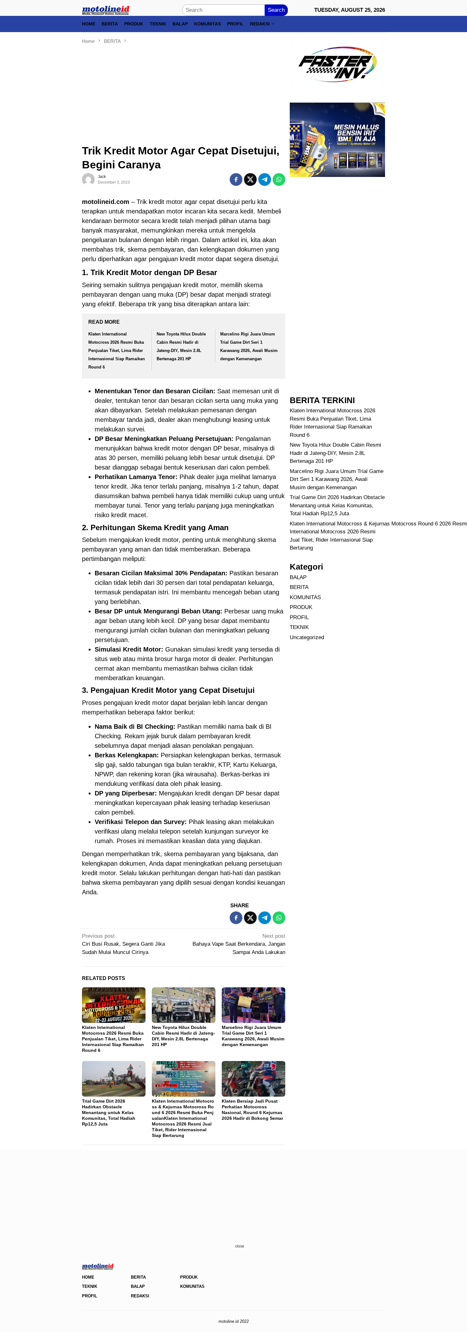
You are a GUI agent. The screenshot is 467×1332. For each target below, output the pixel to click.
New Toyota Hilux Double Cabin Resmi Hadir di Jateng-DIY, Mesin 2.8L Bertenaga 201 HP (335, 453)
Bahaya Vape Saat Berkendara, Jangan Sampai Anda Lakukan (239, 944)
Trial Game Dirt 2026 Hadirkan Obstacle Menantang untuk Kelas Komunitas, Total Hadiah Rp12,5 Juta (108, 1112)
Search (276, 10)
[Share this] (236, 179)
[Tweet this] (250, 179)
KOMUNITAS (305, 597)
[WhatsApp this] (279, 179)
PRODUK (301, 607)
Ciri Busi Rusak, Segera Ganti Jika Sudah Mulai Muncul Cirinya (123, 944)
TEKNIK (299, 627)
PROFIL (299, 617)
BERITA (299, 587)
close (239, 1246)
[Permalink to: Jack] (88, 179)
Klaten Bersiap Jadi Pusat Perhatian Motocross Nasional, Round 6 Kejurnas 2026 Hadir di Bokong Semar (252, 1110)
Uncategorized (307, 637)
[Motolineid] (106, 10)
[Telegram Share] (264, 179)
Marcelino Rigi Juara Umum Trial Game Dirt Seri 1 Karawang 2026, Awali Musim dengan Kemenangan (336, 479)
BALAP (298, 577)
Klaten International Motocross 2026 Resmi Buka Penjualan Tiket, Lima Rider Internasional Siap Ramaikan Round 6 (116, 350)
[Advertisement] (183, 92)
